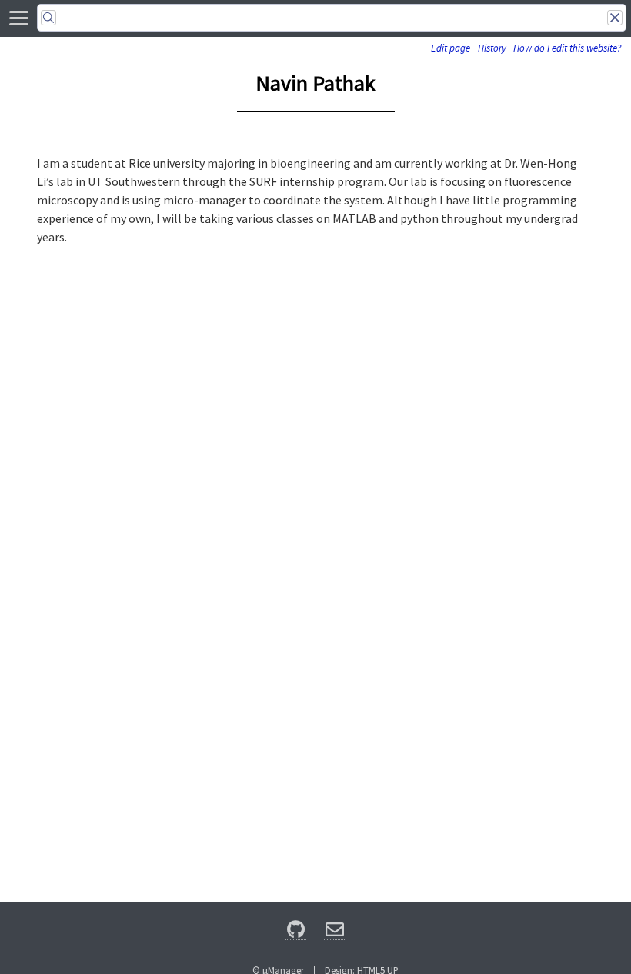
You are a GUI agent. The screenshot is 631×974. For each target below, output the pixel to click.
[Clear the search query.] (615, 17)
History (492, 48)
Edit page (450, 48)
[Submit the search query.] (48, 17)
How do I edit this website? (567, 48)
